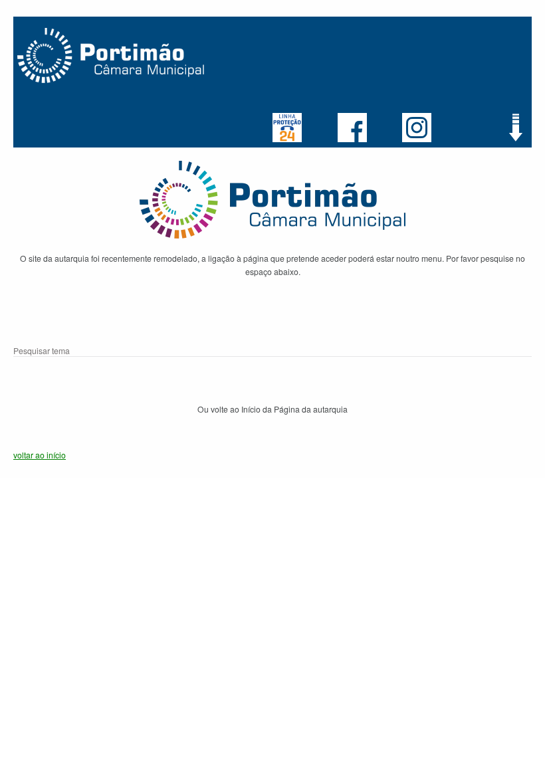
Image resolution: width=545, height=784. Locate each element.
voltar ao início (39, 454)
